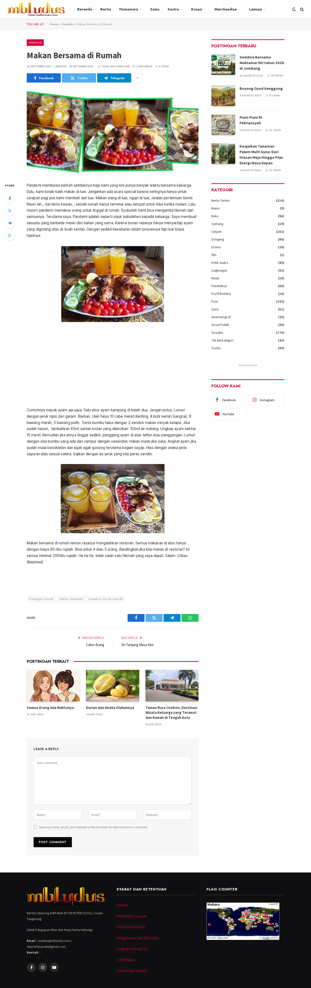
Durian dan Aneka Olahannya (110, 707)
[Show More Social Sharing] (137, 78)
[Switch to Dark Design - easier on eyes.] (294, 9)
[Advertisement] (113, 365)
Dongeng (217, 239)
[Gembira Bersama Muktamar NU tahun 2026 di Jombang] (223, 64)
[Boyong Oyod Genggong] (223, 95)
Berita (105, 9)
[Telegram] (10, 223)
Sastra (173, 9)
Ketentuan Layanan (132, 916)
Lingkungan (219, 270)
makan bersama (70, 599)
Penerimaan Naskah (132, 970)
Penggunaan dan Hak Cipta (137, 938)
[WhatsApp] (10, 235)
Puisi (214, 301)
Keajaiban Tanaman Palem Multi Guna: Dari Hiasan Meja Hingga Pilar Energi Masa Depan (261, 155)
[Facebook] (10, 198)
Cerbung (217, 224)
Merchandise (226, 9)
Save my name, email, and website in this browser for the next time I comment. (93, 827)
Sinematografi (221, 317)
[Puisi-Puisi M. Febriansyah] (223, 124)
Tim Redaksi (126, 959)
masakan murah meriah (106, 599)
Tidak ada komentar (116, 66)
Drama (216, 247)
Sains (154, 9)
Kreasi (196, 9)
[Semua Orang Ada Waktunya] (53, 685)
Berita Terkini (220, 200)
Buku (214, 216)
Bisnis (215, 208)
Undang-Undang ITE (132, 948)
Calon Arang (95, 644)
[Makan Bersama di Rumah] (113, 131)
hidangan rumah (41, 599)
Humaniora (128, 9)
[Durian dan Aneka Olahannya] (112, 685)
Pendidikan (219, 286)
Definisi (122, 905)
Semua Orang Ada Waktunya (50, 707)
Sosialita (67, 24)
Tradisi (216, 348)
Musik (215, 278)
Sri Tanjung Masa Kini (137, 644)
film (213, 255)
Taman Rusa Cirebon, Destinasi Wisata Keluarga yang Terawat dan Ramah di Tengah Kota (171, 712)
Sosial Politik (220, 325)
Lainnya (255, 9)
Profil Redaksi (221, 293)
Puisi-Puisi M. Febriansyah (251, 120)
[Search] (301, 9)
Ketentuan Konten (131, 927)
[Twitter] (10, 211)
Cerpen (216, 231)
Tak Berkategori (222, 340)
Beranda (84, 9)
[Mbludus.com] (36, 9)
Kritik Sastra (219, 262)
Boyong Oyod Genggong (261, 88)
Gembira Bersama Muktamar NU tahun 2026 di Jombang (262, 63)
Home (54, 24)
